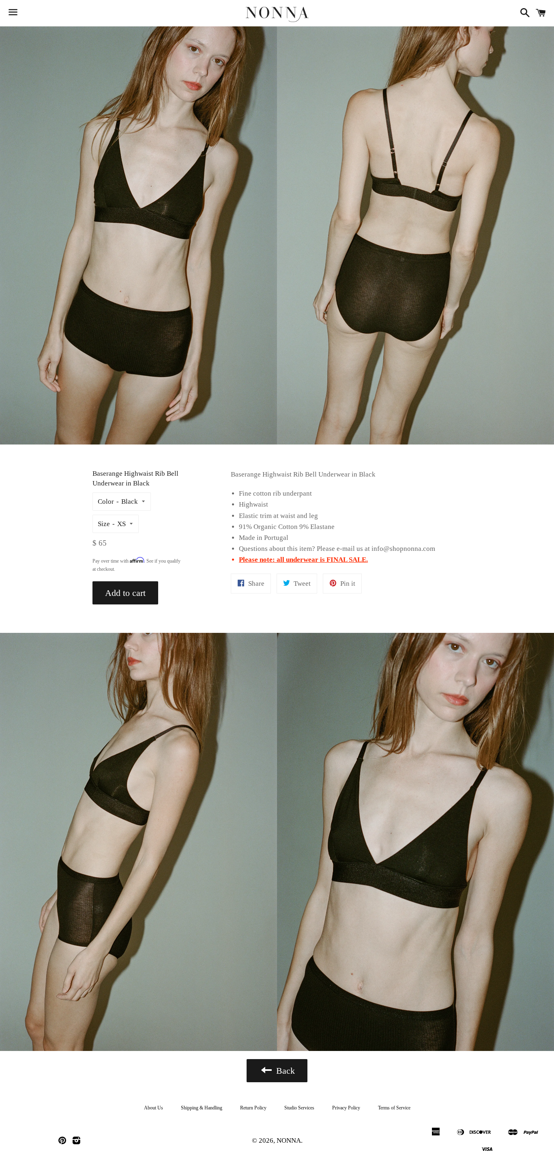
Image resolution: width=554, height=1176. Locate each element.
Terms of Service (394, 1108)
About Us (153, 1108)
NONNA (289, 1140)
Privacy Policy (346, 1108)
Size (104, 524)
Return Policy (253, 1108)
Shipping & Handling (201, 1108)
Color (106, 501)
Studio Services (299, 1108)
